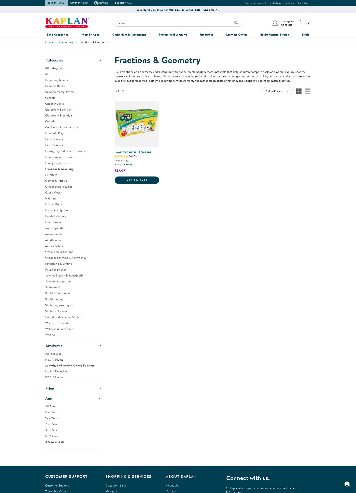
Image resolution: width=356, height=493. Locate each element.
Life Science (53, 222)
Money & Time (54, 246)
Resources (206, 34)
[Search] (236, 23)
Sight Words (53, 287)
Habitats (50, 198)
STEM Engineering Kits (60, 305)
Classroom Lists (116, 485)
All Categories (54, 68)
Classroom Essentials (58, 115)
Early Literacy (54, 139)
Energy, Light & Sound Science (65, 151)
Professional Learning (173, 34)
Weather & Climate (57, 323)
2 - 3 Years (52, 424)
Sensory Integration (58, 281)
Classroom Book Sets (59, 109)
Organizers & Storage (59, 252)
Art (47, 74)
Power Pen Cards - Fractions (133, 152)
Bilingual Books (55, 86)
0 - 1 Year (51, 412)
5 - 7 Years (51, 436)
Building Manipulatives (60, 92)
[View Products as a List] (308, 91)
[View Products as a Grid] (299, 91)
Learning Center (236, 34)
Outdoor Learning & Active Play (65, 258)
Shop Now (210, 10)
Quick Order (304, 3)
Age (48, 398)
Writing (50, 335)
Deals (305, 34)
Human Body (53, 204)
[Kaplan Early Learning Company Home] (67, 23)
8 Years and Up (55, 442)
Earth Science (54, 145)
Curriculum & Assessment (129, 34)
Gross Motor (53, 192)
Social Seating (54, 299)
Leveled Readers (55, 216)
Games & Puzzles (56, 181)
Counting (51, 121)
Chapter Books (55, 103)
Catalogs (289, 3)
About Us (172, 485)
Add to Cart (142, 180)
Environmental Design (274, 34)
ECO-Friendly (54, 377)
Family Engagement (58, 163)
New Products (54, 359)
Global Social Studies (58, 186)
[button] (283, 22)
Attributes (53, 345)
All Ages (50, 406)
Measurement (54, 234)
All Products (53, 354)
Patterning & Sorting (58, 264)
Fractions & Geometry (59, 169)
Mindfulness (53, 240)
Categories (54, 60)
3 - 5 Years (52, 430)
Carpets (50, 98)
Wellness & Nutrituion (59, 329)
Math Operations (56, 228)
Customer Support (255, 3)
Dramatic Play (54, 133)
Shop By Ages (90, 34)
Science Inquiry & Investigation (65, 275)
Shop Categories (57, 34)
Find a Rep (275, 3)
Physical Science (56, 269)
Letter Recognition (57, 210)
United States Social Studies (63, 317)
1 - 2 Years (51, 418)
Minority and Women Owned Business (69, 365)
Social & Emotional (57, 293)
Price (49, 388)
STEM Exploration (56, 311)
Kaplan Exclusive (56, 371)
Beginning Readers (57, 80)
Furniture (51, 175)
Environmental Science (60, 157)
